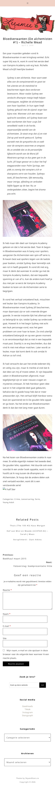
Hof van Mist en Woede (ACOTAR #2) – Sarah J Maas (27, 532)
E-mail (7, 626)
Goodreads (27, 706)
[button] (27, 3)
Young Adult (8, 502)
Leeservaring (27, 499)
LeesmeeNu (27, 23)
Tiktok (27, 709)
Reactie (7, 590)
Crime (17, 499)
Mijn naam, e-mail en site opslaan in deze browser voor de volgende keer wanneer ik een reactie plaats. (26, 654)
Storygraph (27, 715)
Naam (6, 614)
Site (4, 638)
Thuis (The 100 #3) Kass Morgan (27, 525)
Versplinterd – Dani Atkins (27, 539)
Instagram (27, 712)
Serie (37, 499)
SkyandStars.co (32, 778)
